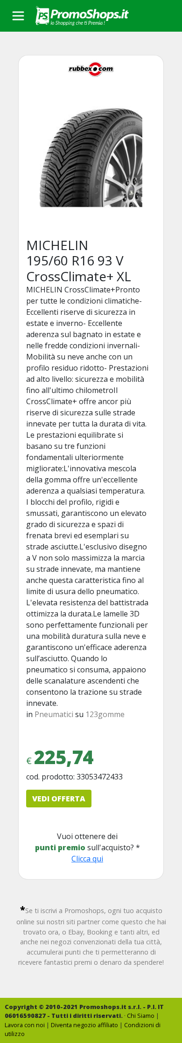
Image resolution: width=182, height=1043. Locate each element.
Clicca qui (87, 858)
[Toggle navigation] (18, 16)
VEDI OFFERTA (58, 798)
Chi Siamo (140, 1015)
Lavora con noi (25, 1025)
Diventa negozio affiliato (84, 1025)
